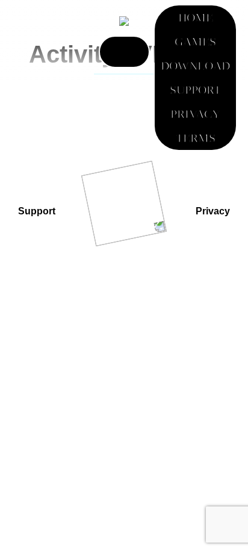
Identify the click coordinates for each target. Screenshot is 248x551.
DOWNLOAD (195, 65)
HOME (195, 17)
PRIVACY (195, 113)
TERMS (195, 138)
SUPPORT (195, 89)
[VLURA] (124, 20)
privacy (213, 211)
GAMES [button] (195, 41)
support (36, 211)
